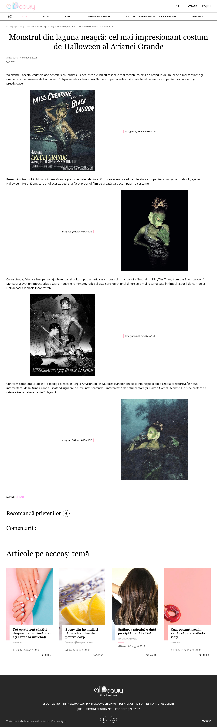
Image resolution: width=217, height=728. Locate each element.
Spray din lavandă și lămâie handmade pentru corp (81, 633)
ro (204, 6)
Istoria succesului (99, 16)
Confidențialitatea (127, 709)
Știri (24, 16)
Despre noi (197, 16)
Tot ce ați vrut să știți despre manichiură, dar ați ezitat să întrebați (32, 633)
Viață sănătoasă (127, 638)
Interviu (175, 642)
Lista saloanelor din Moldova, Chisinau (151, 16)
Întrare (192, 6)
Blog (46, 16)
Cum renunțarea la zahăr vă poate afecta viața (188, 633)
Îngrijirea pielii (84, 642)
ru (209, 6)
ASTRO (68, 16)
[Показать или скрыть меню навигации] (10, 16)
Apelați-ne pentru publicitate (155, 703)
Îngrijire (70, 642)
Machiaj (17, 642)
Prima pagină (12, 26)
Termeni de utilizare (99, 709)
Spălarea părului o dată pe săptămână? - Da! (137, 631)
